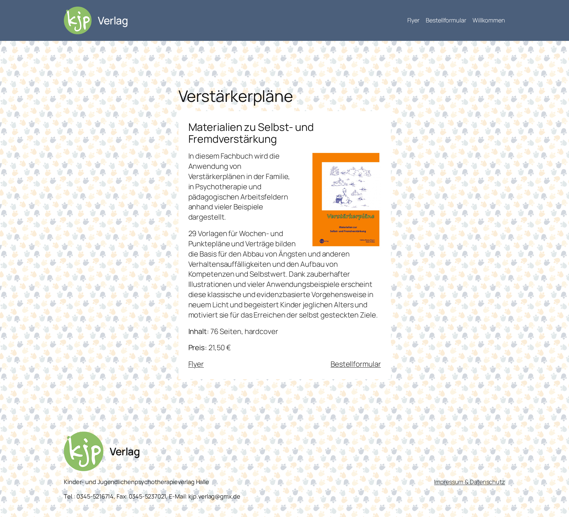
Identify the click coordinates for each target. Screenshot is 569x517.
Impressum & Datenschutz (469, 482)
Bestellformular (356, 364)
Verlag (113, 20)
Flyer (196, 364)
